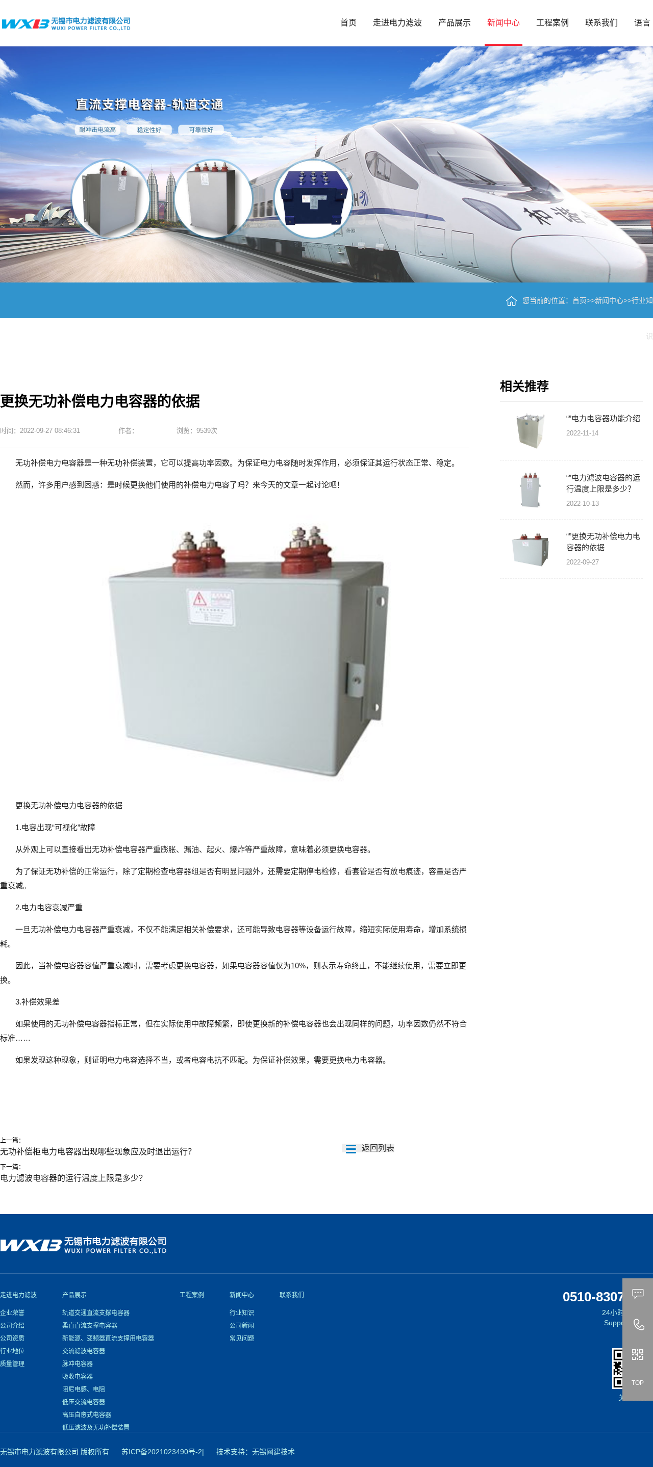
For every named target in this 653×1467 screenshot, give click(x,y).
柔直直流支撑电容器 (89, 1325)
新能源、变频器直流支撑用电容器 (108, 1338)
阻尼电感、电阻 (83, 1389)
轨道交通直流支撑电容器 (96, 1313)
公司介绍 (12, 1325)
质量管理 (12, 1364)
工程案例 (552, 22)
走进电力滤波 (397, 22)
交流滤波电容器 (83, 1351)
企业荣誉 (12, 1313)
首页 (348, 22)
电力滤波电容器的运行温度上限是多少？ (73, 1178)
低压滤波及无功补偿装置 (96, 1427)
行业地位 (12, 1351)
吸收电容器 (77, 1376)
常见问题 (242, 1338)
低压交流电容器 (83, 1402)
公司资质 (12, 1338)
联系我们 (601, 22)
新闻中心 (503, 22)
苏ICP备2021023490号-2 (161, 1452)
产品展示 (454, 22)
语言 (642, 22)
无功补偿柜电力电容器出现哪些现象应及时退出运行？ (98, 1151)
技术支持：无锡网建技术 (255, 1452)
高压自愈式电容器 (86, 1415)
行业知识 (242, 1313)
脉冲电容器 (77, 1364)
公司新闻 (242, 1325)
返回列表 (377, 1148)
